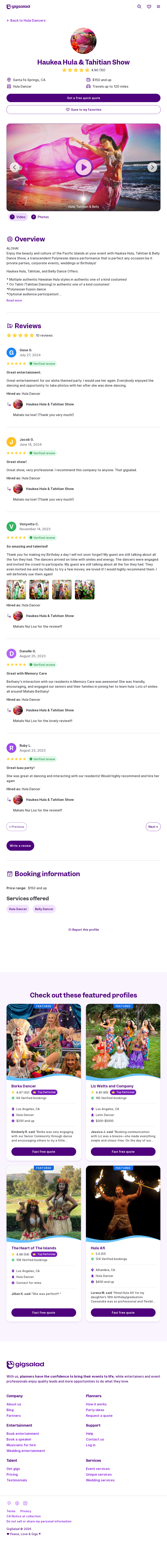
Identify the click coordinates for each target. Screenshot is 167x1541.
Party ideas (95, 1410)
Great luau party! (21, 768)
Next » (153, 826)
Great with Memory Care (27, 673)
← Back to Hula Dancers (26, 20)
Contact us (95, 1439)
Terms (11, 1511)
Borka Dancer (23, 1086)
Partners (14, 1416)
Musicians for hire (21, 1445)
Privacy (25, 1511)
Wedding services (100, 1480)
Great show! (17, 462)
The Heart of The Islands (33, 1248)
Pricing (12, 1474)
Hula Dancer (22, 86)
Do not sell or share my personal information (39, 1521)
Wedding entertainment (26, 1451)
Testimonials (17, 1480)
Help (89, 1434)
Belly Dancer (44, 909)
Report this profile (85, 929)
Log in (91, 1445)
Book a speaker (19, 1439)
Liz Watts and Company (112, 1086)
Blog (10, 1410)
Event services (98, 1469)
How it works (96, 1404)
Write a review (20, 845)
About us (14, 1404)
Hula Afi (98, 1248)
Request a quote (99, 1416)
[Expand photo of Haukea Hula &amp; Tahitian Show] (83, 41)
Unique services (99, 1474)
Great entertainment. (24, 372)
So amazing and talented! (27, 546)
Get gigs (13, 1469)
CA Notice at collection (24, 1516)
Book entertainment (23, 1434)
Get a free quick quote (83, 98)
